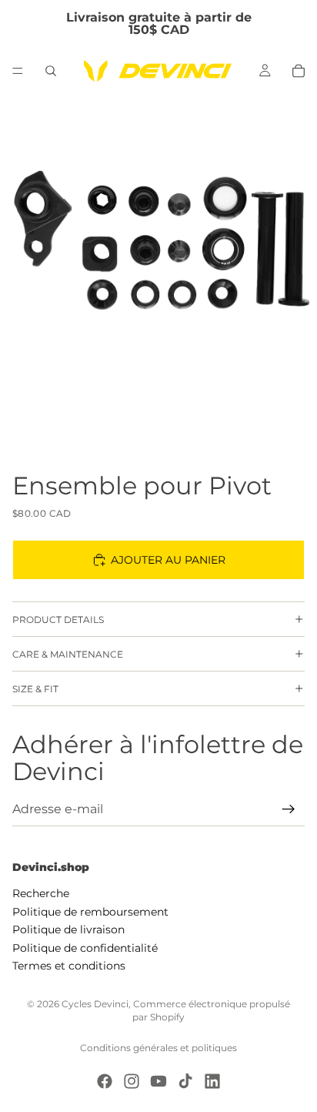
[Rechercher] (51, 71)
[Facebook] (104, 1081)
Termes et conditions (68, 966)
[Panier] (298, 71)
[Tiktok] (185, 1081)
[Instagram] (131, 1081)
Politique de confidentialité (85, 947)
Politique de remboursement (90, 912)
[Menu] (17, 71)
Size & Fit (35, 689)
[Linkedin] (212, 1081)
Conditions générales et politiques (158, 1047)
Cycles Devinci (95, 1004)
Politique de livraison (68, 929)
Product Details (58, 619)
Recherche (40, 893)
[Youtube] (158, 1081)
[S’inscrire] (288, 809)
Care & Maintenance (67, 654)
